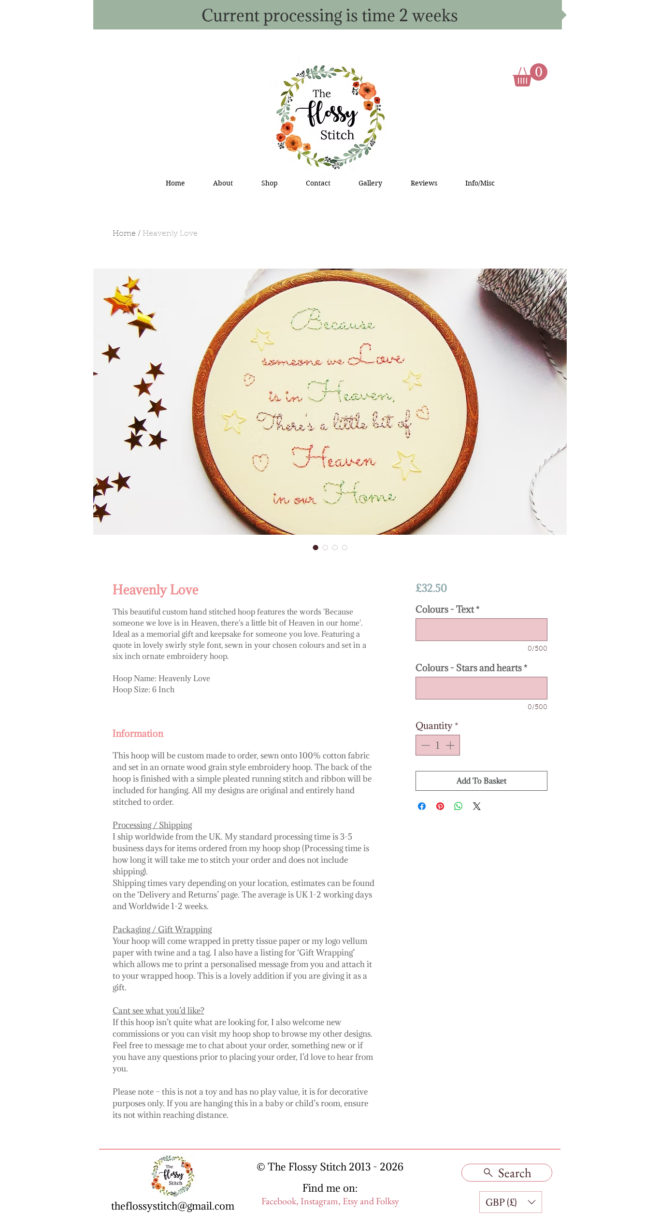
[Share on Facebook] (422, 806)
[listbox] (510, 1202)
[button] (530, 74)
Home (124, 234)
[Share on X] (477, 806)
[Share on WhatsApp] (458, 806)
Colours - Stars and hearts (472, 667)
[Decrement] (424, 745)
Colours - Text (448, 609)
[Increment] (451, 745)
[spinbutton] (438, 745)
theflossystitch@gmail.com (172, 1205)
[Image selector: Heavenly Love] (315, 547)
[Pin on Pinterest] (440, 806)
